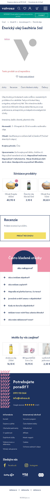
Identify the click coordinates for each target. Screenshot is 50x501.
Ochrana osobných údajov (32, 447)
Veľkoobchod (27, 428)
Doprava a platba (8, 424)
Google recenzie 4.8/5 (26, 405)
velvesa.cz (13, 490)
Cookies (25, 442)
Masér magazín (28, 437)
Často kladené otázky (29, 87)
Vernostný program (29, 419)
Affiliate (25, 433)
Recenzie (13, 87)
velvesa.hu (25, 490)
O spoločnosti (7, 433)
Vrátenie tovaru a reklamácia (8, 443)
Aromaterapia (23, 22)
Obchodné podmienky (10, 428)
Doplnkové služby (9, 437)
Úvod (4, 22)
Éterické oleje (37, 22)
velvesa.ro (37, 490)
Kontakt (5, 419)
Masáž (12, 22)
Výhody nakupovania (10, 449)
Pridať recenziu (25, 235)
